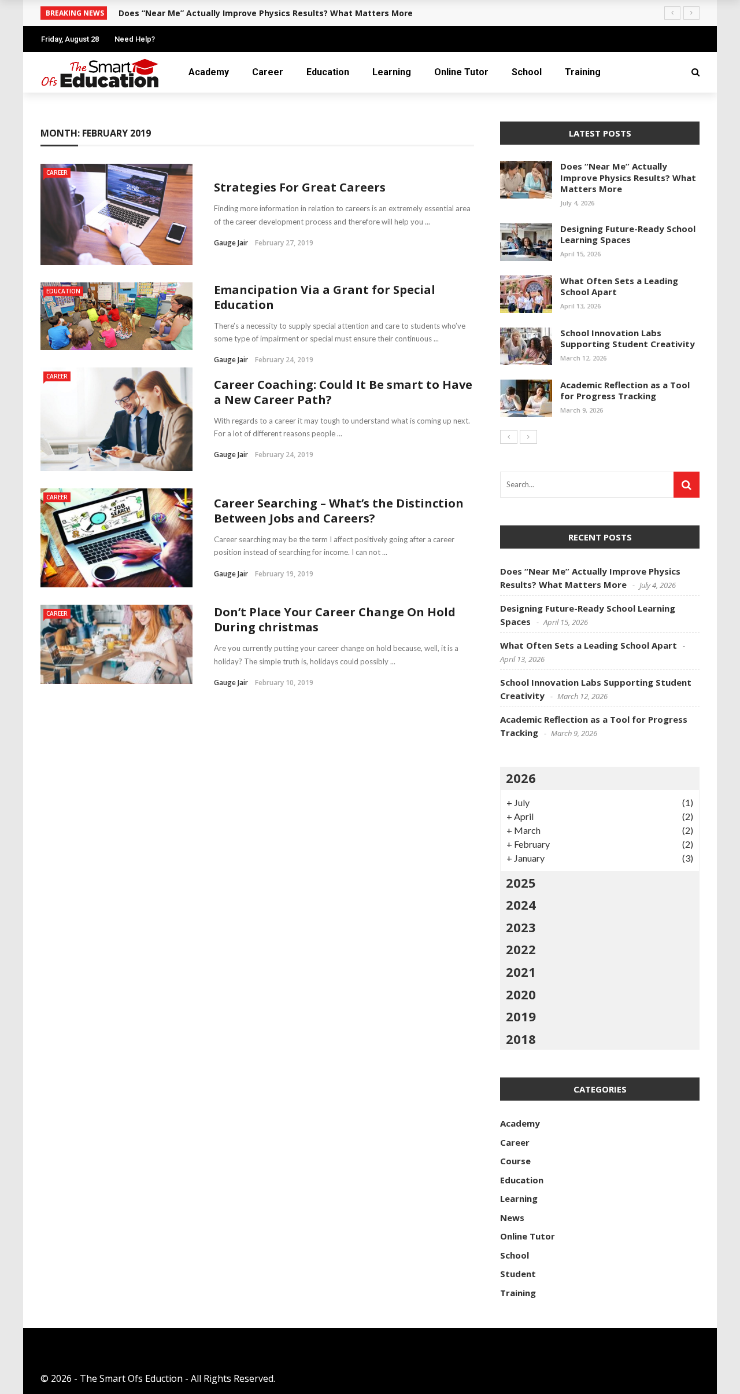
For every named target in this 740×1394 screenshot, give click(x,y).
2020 (521, 994)
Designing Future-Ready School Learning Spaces (627, 234)
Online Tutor (461, 72)
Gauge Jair (231, 243)
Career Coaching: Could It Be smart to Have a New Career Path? (343, 392)
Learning (391, 72)
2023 (521, 927)
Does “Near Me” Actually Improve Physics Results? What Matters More (628, 177)
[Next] (528, 437)
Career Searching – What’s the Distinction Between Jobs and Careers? (339, 510)
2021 (521, 971)
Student (518, 1273)
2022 (521, 949)
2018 (521, 1038)
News (512, 1217)
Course (515, 1161)
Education (327, 72)
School (527, 72)
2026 (521, 777)
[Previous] (508, 437)
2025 (521, 882)
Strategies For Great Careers (300, 187)
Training (583, 72)
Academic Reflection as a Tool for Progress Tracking (625, 390)
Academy (208, 72)
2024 (521, 904)
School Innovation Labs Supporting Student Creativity (627, 338)
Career (267, 72)
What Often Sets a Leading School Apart (619, 286)
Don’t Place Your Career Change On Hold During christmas (335, 619)
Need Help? (134, 39)
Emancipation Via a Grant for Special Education (324, 297)
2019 (521, 1016)
